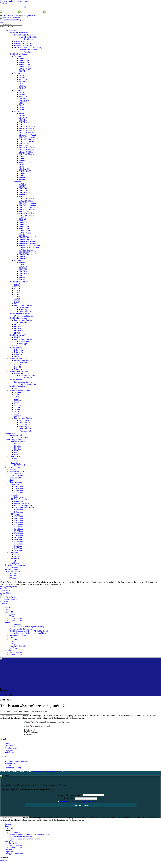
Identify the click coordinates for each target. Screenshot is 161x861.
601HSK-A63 (24, 82)
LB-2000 (17, 446)
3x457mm (18, 537)
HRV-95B (18, 354)
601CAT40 (23, 80)
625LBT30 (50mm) (26, 129)
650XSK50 (23, 258)
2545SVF (17, 407)
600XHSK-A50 (25, 65)
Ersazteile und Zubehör (22, 361)
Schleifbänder (14, 514)
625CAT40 (23, 118)
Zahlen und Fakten (16, 620)
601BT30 (22, 75)
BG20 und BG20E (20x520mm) (26, 43)
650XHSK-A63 (25, 233)
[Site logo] (10, 22)
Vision (11, 616)
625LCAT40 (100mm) (27, 135)
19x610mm (18, 529)
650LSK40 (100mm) (27, 214)
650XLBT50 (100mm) (27, 239)
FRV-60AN (18, 327)
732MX (17, 299)
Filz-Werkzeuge (15, 474)
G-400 (16, 346)
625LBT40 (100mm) (27, 131)
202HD (17, 284)
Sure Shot (17, 388)
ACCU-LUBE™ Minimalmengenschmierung (26, 627)
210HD (17, 286)
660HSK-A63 (24, 273)
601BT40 (22, 77)
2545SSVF (18, 405)
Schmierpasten (14, 457)
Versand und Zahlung (13, 768)
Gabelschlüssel (24, 307)
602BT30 (22, 92)
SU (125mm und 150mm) (23, 316)
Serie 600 (17, 56)
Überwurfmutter (25, 312)
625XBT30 (23, 165)
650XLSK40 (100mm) (27, 252)
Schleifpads (13, 552)
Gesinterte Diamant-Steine (24, 508)
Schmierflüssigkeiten (17, 442)
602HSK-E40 (24, 101)
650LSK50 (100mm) (27, 216)
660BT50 (22, 265)
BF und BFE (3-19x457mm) (24, 35)
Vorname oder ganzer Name (69, 795)
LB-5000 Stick (19, 465)
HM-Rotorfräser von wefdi (19, 635)
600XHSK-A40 (25, 63)
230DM (17, 403)
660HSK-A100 (24, 271)
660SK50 (22, 280)
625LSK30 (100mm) (27, 148)
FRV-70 (17, 333)
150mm (17, 557)
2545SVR (18, 410)
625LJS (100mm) (25, 143)
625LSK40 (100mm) (27, 152)
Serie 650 (17, 182)
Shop (7, 744)
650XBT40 (23, 222)
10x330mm (18, 486)
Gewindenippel (24, 422)
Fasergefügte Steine (21, 503)
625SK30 (22, 158)
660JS (21, 275)
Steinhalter (23, 322)
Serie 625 (17, 111)
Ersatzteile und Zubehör (28, 37)
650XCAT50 (24, 229)
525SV (16, 414)
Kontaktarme (28, 39)
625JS (21, 124)
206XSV (17, 401)
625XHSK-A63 (25, 171)
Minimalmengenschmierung (15, 439)
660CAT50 (23, 269)
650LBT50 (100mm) (27, 201)
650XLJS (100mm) (26, 250)
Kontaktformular (15, 654)
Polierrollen (28, 378)
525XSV (17, 416)
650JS (21, 197)
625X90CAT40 (25, 163)
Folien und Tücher (16, 476)
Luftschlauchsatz (25, 424)
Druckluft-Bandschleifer (18, 33)
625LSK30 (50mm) (26, 150)
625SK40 (22, 160)
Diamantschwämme (16, 471)
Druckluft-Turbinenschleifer (19, 390)
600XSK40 (23, 71)
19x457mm (18, 525)
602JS (21, 103)
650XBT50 (23, 224)
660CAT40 (23, 267)
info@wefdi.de (29, 16)
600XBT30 (23, 58)
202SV (16, 399)
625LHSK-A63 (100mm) (28, 139)
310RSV (17, 412)
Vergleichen (9, 852)
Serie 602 (17, 90)
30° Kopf (12, 574)
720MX (17, 292)
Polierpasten (18, 497)
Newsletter (9, 750)
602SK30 (22, 107)
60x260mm (18, 493)
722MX (17, 295)
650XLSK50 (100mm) (27, 254)
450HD (17, 288)
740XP (16, 303)
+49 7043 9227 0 (10, 16)
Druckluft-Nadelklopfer (18, 358)
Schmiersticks (14, 463)
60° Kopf (12, 576)
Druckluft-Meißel (15, 348)
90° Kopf (12, 578)
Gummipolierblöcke (16, 478)
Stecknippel (23, 344)
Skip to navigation (7, 1)
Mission (12, 614)
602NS (21, 105)
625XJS (22, 173)
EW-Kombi (13, 567)
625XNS (22, 175)
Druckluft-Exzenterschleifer (19, 314)
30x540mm (18, 491)
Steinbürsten (14, 563)
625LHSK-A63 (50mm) (28, 141)
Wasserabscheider (25, 431)
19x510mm (18, 527)
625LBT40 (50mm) (26, 133)
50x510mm (18, 542)
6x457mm (18, 548)
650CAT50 (23, 190)
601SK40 (22, 88)
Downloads (9, 746)
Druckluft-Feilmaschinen (18, 318)
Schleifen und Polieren (13, 467)
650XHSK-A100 (25, 231)
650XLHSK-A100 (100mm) (29, 246)
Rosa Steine (18, 510)
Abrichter (13, 469)
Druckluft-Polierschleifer (18, 371)
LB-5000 (17, 452)
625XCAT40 (24, 169)
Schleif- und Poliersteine (18, 499)
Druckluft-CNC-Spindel (18, 54)
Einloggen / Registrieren (14, 854)
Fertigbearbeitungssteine (23, 505)
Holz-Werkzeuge (15, 482)
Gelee (16, 461)
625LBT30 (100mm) (27, 126)
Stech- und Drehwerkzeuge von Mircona (24, 839)
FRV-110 (17, 324)
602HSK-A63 (24, 99)
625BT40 (22, 116)
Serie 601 (17, 73)
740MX (17, 301)
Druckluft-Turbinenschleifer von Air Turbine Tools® (29, 631)
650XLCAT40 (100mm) (28, 241)
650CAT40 (23, 188)
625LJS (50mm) (25, 146)
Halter (11, 480)
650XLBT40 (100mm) (27, 237)
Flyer (11, 642)
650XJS (22, 235)
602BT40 (22, 94)
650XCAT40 (24, 226)
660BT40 (22, 263)
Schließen (3, 860)
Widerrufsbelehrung (12, 763)
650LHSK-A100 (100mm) (29, 207)
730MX (17, 297)
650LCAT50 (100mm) (27, 205)
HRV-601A (18, 350)
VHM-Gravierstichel (12, 571)
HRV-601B (18, 352)
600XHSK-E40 (25, 69)
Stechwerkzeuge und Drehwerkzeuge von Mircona (28, 633)
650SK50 (22, 220)
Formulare (13, 640)
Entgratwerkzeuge (11, 433)
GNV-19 (17, 365)
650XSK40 (23, 256)
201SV (16, 397)
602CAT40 (23, 97)
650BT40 (22, 184)
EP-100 (17, 337)
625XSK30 (23, 177)
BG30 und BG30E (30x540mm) (26, 45)
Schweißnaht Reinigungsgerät (16, 565)
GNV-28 (17, 367)
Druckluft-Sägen (15, 380)
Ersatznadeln (23, 363)
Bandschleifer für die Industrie (20, 629)
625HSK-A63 (24, 122)
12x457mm (18, 520)
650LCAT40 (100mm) (27, 203)
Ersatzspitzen (24, 341)
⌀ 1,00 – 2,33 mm (21, 437)
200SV (16, 395)
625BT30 (22, 114)
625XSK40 (23, 180)
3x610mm (18, 540)
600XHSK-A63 (25, 67)
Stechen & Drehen (12, 569)
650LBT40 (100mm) (27, 199)
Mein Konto (9, 752)
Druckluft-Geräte (11, 31)
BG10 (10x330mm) (21, 41)
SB (15, 561)
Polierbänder (14, 484)
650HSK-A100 (24, 192)
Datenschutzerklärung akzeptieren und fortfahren (82, 801)
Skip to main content (21, 1)
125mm (17, 554)
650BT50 (22, 186)
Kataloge (12, 644)
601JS (21, 84)
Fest (15, 459)
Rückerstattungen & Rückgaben (17, 761)
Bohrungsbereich (15, 435)
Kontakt (8, 766)
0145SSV (17, 393)
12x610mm (18, 523)
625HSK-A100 (24, 120)
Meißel (16, 356)
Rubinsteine (18, 512)
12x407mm (18, 518)
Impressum (56, 772)
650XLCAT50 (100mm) (28, 243)
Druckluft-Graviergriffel (18, 335)
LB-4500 (17, 450)
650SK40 (22, 218)
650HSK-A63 (24, 195)
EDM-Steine (19, 501)
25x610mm (18, 533)
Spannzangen (24, 309)
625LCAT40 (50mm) (27, 137)
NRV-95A (18, 369)
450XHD (17, 290)
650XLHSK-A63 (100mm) (29, 248)
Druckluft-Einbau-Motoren (19, 282)
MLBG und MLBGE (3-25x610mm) (28, 48)
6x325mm (18, 546)
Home (2, 695)
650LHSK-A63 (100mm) (28, 209)
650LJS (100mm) (25, 212)
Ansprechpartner (15, 652)
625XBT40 (23, 167)
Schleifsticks (14, 559)
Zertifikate (13, 648)
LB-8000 (17, 454)
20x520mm (18, 488)
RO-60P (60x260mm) (22, 373)
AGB (66, 772)
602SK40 (22, 109)
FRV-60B (17, 329)
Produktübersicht (15, 625)
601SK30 (22, 86)
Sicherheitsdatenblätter (17, 646)
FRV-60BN (18, 331)
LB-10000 (18, 444)
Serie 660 (17, 261)
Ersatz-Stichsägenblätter (28, 384)
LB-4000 (17, 448)
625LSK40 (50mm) (26, 154)
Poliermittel (13, 495)
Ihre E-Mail (69, 798)
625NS (21, 156)
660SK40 (22, 278)
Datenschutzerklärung (41, 772)
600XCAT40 (24, 60)
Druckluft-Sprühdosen (17, 386)
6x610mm (18, 550)
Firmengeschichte (16, 618)
